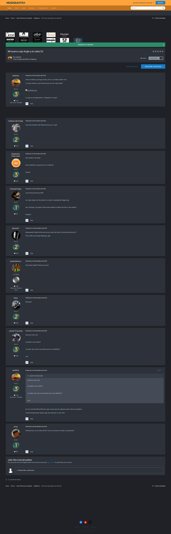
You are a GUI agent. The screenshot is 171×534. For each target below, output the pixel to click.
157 (16, 214)
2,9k (16, 323)
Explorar (54, 8)
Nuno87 (15, 228)
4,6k (16, 356)
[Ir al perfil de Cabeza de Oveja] (16, 127)
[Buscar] (163, 8)
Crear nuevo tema (132, 66)
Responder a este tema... (26, 470)
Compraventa (42, 8)
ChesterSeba (15, 189)
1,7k (16, 146)
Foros (9, 8)
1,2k (16, 253)
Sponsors (32, 8)
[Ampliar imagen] (31, 90)
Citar (31, 103)
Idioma (77, 527)
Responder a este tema (153, 66)
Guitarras (33, 59)
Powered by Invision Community (85, 531)
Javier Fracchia (16, 331)
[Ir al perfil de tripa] (16, 305)
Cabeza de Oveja (15, 121)
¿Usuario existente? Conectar (143, 3)
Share (144, 58)
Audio (23, 8)
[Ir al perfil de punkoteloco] (16, 268)
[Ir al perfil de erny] (16, 433)
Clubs (16, 8)
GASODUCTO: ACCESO (85, 44)
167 (16, 451)
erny (16, 427)
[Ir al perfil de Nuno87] (16, 235)
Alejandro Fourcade (15, 155)
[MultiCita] (27, 103)
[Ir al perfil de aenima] (10, 58)
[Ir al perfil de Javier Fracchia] (16, 337)
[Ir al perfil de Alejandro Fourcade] (16, 163)
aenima (18, 57)
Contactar (85, 527)
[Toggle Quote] (28, 376)
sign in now (51, 462)
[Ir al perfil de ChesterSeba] (16, 195)
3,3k (16, 286)
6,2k (16, 181)
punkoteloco (15, 261)
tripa (16, 298)
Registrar (160, 2)
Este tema (155, 8)
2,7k (16, 100)
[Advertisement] (42, 26)
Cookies (93, 527)
